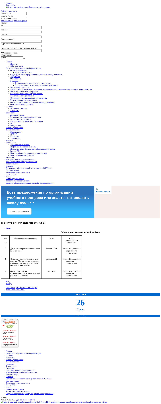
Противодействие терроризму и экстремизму (28, 153)
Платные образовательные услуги (24, 92)
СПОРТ (13, 134)
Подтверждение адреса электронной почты (19, 48)
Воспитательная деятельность (18, 181)
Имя (3, 25)
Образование (15, 79)
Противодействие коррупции (22, 155)
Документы (15, 77)
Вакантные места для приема (22, 96)
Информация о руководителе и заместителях (33, 83)
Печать (8, 228)
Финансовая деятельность (20, 119)
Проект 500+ (11, 174)
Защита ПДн (15, 151)
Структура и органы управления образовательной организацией (36, 75)
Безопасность (11, 143)
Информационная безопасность (23, 147)
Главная (9, 3)
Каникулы (14, 136)
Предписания (15, 126)
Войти (3, 11)
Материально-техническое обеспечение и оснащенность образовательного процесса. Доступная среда (51, 89)
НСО (12, 123)
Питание (9, 166)
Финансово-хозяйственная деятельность (26, 94)
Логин (3, 13)
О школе (9, 106)
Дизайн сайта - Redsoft (25, 400)
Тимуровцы (15, 138)
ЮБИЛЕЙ (14, 111)
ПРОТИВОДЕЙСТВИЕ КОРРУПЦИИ (21, 288)
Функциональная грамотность (18, 172)
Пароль (4, 16)
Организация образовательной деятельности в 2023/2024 (28, 168)
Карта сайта (10, 5)
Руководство (15, 81)
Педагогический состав (19, 87)
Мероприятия (15, 132)
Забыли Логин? (7, 21)
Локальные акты (17, 115)
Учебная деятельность (14, 128)
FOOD (8, 177)
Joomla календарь (80, 316)
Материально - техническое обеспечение (26, 121)
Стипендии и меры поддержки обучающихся (28, 98)
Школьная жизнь (12, 130)
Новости (13, 64)
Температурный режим (15, 179)
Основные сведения (18, 70)
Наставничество (12, 170)
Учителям (10, 140)
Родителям (10, 157)
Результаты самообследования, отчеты (25, 117)
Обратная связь (16, 66)
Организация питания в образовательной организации (32, 102)
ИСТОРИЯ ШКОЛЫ (23, 72)
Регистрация (12, 11)
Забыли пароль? (20, 21)
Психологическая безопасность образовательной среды (32, 149)
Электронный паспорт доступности (20, 160)
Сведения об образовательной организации (23, 68)
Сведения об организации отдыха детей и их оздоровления (29, 183)
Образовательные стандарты (21, 104)
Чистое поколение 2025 (15, 290)
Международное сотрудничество (23, 100)
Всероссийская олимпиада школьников (21, 162)
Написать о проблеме (19, 212)
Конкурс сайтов (12, 164)
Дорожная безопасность (20, 145)
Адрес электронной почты (12, 44)
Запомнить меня (10, 18)
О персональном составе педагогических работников (36, 85)
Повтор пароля (7, 39)
